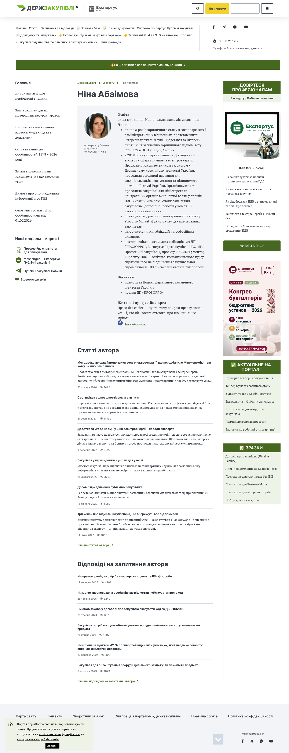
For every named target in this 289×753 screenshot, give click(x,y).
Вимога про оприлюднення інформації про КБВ (37, 196)
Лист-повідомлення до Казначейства (251, 469)
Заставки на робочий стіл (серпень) (250, 429)
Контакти (54, 716)
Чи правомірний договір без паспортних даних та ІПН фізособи (124, 576)
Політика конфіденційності (250, 716)
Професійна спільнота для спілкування (40, 250)
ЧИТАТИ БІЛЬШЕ (252, 245)
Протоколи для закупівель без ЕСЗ (250, 476)
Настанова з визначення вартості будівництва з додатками (34, 132)
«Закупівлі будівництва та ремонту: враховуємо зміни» (56, 42)
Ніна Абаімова (135, 324)
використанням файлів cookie (38, 739)
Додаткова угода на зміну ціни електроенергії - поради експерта (125, 429)
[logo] (47, 8)
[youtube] (246, 27)
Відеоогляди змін (33, 279)
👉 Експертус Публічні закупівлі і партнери (90, 35)
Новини (21, 28)
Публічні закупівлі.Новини (43, 271)
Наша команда (110, 42)
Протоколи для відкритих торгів (248, 492)
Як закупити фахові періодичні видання (31, 96)
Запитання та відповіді (57, 28)
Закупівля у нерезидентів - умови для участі (110, 460)
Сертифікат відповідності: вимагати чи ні (108, 397)
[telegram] (224, 27)
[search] (198, 8)
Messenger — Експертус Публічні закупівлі (42, 260)
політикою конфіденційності (59, 734)
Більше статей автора (93, 545)
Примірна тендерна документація (249, 378)
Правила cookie (204, 716)
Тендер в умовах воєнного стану (248, 386)
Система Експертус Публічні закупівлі (165, 28)
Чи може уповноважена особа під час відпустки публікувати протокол (130, 592)
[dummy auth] (245, 8)
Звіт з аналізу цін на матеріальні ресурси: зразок (37, 113)
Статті (33, 28)
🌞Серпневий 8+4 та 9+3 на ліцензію (151, 35)
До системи (217, 8)
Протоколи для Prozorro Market (247, 484)
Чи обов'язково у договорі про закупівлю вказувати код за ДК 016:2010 (130, 609)
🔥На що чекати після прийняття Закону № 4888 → (148, 65)
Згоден (52, 745)
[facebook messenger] (235, 27)
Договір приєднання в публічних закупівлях (109, 487)
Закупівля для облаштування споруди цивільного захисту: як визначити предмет (137, 665)
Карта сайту (26, 716)
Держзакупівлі (86, 82)
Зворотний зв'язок (88, 716)
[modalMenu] (267, 8)
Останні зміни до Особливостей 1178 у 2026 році (36, 154)
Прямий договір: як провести (246, 422)
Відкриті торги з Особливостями (248, 394)
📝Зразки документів (118, 28)
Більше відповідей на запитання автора (106, 681)
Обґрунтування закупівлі (243, 500)
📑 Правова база (88, 28)
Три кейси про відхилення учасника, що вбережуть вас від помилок (127, 514)
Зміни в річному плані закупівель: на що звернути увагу (37, 176)
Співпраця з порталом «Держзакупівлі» (147, 716)
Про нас (186, 35)
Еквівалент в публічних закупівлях (250, 401)
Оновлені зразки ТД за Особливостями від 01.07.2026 (33, 215)
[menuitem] (22, 28)
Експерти (108, 82)
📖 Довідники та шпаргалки (36, 35)
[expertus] (101, 9)
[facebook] (214, 27)
